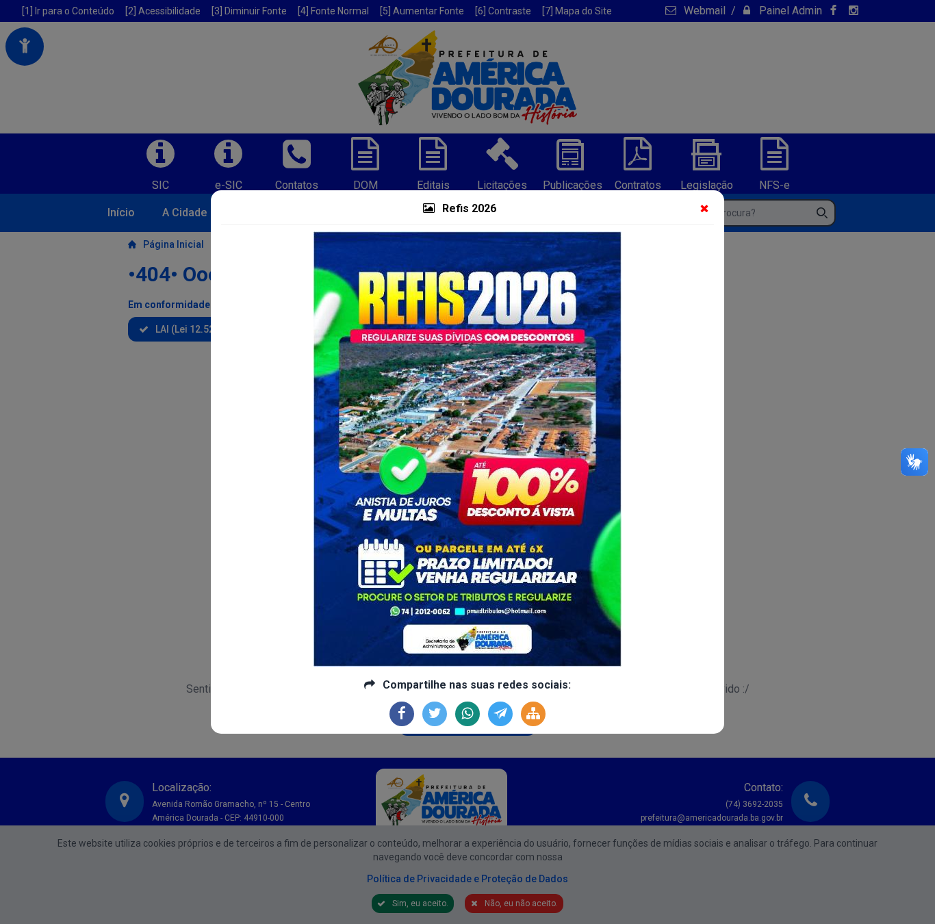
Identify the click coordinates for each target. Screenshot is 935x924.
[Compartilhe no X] (434, 714)
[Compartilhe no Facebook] (401, 714)
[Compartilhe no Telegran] (500, 714)
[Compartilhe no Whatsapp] (467, 714)
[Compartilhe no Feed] (533, 714)
